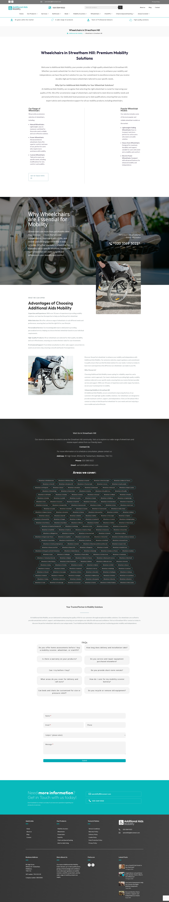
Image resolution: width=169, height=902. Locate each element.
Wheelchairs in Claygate (59, 519)
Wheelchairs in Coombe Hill (92, 519)
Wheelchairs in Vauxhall (83, 480)
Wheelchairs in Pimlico (76, 572)
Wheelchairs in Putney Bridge (49, 491)
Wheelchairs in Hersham (42, 505)
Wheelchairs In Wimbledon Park (46, 480)
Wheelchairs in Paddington (109, 572)
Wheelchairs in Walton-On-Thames (83, 558)
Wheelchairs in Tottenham (57, 575)
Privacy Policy (156, 2)
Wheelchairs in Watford (92, 565)
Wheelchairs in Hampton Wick (59, 505)
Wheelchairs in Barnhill (59, 515)
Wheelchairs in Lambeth (59, 498)
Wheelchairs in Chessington (107, 515)
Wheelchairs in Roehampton (91, 487)
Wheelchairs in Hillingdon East (50, 533)
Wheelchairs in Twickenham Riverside (46, 558)
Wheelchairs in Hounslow (68, 533)
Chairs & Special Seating (124, 14)
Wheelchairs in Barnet (123, 565)
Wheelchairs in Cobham (75, 519)
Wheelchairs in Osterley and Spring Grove (53, 544)
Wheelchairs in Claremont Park (42, 519)
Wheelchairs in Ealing (45, 565)
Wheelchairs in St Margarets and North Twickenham (47, 551)
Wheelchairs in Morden (125, 494)
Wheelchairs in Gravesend (74, 582)
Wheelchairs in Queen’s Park (119, 544)
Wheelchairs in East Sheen (60, 522)
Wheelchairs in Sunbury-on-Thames (109, 551)
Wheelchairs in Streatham (74, 487)
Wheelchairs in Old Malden (44, 494)
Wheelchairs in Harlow (90, 582)
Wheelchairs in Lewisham (125, 568)
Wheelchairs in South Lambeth (119, 484)
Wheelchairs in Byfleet (91, 515)
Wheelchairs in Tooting (42, 579)
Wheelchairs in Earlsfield (66, 508)
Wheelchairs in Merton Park (100, 536)
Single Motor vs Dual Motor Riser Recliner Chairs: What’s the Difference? (134, 875)
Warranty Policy (93, 831)
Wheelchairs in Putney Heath (68, 491)
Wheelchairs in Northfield (102, 540)
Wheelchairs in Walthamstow (92, 575)
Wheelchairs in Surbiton (128, 551)
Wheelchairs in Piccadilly (121, 491)
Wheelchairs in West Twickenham (68, 561)
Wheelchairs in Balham (128, 512)
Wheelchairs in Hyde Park (73, 501)
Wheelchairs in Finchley (61, 565)
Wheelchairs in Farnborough (56, 582)
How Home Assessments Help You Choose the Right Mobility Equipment (134, 884)
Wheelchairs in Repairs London (126, 487)
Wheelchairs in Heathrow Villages (83, 529)
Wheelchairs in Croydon (49, 508)
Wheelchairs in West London (127, 582)
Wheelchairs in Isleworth (104, 533)
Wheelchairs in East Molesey (43, 522)
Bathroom (55, 14)
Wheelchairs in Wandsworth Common (106, 558)
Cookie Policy (93, 837)
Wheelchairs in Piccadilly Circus (102, 491)
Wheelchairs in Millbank (109, 494)
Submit (84, 760)
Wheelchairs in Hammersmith (78, 505)
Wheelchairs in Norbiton (61, 494)
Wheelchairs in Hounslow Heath (86, 533)
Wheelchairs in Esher (111, 505)
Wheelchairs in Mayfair (90, 498)
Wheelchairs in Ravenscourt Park (50, 547)
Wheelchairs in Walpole (65, 558)
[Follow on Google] (12, 2)
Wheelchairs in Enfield (108, 565)
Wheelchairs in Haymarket (126, 501)
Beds (66, 14)
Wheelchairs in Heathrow (65, 529)
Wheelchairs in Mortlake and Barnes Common (123, 536)
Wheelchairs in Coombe (81, 508)
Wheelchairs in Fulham (95, 505)
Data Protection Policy (95, 840)
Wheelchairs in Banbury (75, 579)
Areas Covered (143, 14)
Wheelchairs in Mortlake (43, 498)
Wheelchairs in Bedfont (75, 515)
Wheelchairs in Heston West (120, 529)
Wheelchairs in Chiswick (43, 572)
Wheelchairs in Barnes (44, 515)
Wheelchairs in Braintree (126, 579)
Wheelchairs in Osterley (85, 491)
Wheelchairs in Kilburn (120, 533)
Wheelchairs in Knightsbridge (125, 498)
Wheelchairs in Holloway (126, 572)
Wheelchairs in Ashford (112, 512)
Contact (157, 7)
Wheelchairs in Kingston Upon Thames (44, 536)
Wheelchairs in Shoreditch (92, 572)
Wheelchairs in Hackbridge (71, 526)
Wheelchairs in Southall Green (120, 547)
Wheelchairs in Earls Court (126, 505)
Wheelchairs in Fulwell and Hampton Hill (51, 526)
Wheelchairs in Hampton (102, 526)
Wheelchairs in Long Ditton (64, 536)
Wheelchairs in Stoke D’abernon (71, 551)
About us (142, 7)
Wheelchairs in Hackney (44, 568)
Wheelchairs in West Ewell (125, 558)
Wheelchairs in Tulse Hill (48, 484)
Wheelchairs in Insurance (56, 501)
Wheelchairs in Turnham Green (100, 554)
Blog (150, 7)
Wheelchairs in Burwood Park (95, 512)
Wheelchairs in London (75, 498)
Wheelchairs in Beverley (109, 579)
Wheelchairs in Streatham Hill (66, 484)
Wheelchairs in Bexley (59, 568)
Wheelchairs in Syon (48, 554)
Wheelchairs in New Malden (48, 540)
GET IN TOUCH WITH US (37, 177)
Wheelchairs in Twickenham (119, 554)
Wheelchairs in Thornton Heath (84, 484)
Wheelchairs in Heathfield (48, 529)
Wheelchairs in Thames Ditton (81, 554)
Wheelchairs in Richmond (109, 487)
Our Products (31, 14)
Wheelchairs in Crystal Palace (127, 575)
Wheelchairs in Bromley (122, 561)
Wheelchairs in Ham (87, 526)
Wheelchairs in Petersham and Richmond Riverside (95, 544)
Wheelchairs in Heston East (102, 529)
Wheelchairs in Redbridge (108, 568)
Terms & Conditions (94, 829)
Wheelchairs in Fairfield (93, 522)
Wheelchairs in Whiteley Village (65, 480)
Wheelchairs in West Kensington (101, 480)
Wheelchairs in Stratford (41, 575)
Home (21, 14)
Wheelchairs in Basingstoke (92, 579)
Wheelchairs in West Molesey (48, 561)
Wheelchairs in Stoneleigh (90, 551)
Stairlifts (108, 14)
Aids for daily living (63, 843)
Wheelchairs (95, 14)
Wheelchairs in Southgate (74, 575)
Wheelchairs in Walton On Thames (122, 480)
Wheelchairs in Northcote (85, 540)
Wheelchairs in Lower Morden (82, 536)
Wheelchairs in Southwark (75, 568)
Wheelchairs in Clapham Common (43, 512)
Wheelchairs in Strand (58, 487)
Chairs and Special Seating (65, 840)
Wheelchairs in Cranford (109, 519)
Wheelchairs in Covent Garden (99, 508)
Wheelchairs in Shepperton (86, 547)
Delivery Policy (93, 834)
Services (44, 14)
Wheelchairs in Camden (76, 565)
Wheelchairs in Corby (40, 582)
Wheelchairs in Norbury (77, 494)
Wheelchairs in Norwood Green (120, 540)
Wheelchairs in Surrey (102, 484)
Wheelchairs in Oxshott (73, 544)
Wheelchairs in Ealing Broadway (126, 519)
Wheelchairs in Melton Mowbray (108, 582)
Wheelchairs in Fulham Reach (126, 522)
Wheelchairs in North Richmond (66, 540)
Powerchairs (61, 834)
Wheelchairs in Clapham (124, 515)
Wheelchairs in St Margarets (41, 487)
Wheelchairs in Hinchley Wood (108, 501)
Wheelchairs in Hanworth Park (120, 526)
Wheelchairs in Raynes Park (68, 547)
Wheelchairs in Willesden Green (104, 561)
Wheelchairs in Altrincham (59, 579)
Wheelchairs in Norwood (93, 494)
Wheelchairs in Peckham (109, 575)
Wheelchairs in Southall (102, 547)
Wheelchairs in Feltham (108, 522)
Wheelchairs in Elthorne (77, 522)
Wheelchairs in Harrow (91, 568)
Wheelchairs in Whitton (86, 561)
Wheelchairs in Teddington (63, 554)
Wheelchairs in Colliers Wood (118, 508)
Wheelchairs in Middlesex (107, 498)
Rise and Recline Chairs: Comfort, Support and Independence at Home (132, 893)
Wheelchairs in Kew (41, 501)
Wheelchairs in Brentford (62, 512)
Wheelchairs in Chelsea (78, 512)
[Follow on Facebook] (9, 2)
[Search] (120, 7)
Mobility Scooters (79, 14)
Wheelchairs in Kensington (90, 501)
